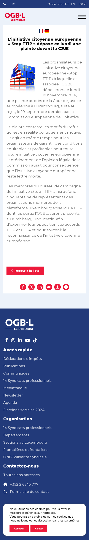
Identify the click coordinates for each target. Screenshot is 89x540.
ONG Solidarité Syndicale (25, 457)
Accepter (19, 528)
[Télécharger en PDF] (57, 287)
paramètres (71, 521)
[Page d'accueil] (19, 16)
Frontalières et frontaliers (25, 450)
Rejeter (39, 528)
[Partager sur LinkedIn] (40, 287)
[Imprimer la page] (66, 287)
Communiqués (16, 373)
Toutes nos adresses (21, 475)
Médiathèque (15, 388)
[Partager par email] (49, 287)
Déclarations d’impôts (22, 359)
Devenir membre (59, 4)
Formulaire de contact (29, 492)
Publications (14, 366)
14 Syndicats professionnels (27, 381)
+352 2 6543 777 (24, 484)
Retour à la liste (27, 270)
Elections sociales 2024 (23, 410)
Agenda (10, 403)
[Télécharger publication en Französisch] (41, 31)
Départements (16, 435)
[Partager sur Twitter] (31, 287)
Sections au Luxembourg (25, 442)
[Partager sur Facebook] (23, 287)
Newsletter (13, 395)
